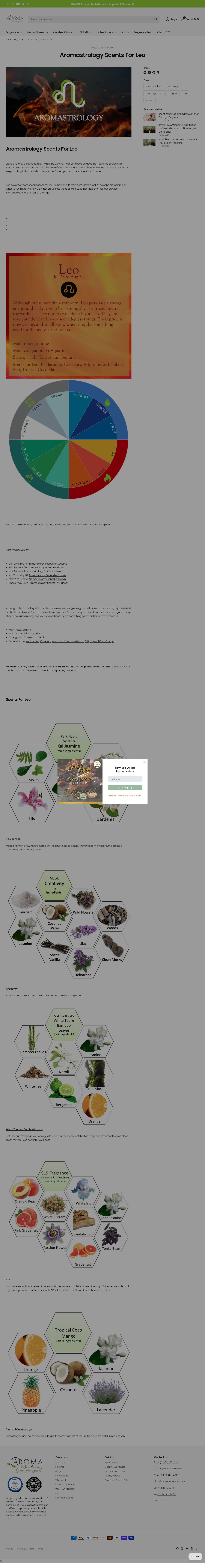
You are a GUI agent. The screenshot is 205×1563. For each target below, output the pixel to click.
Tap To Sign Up (125, 787)
